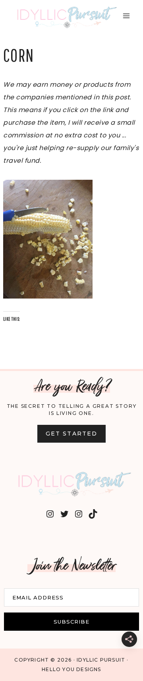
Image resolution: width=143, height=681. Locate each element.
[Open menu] (126, 16)
